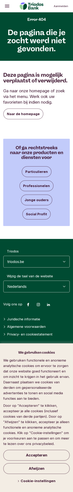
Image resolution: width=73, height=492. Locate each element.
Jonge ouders (37, 200)
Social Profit (36, 214)
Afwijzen (36, 468)
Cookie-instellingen (38, 481)
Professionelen (36, 186)
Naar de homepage (23, 114)
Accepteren (36, 455)
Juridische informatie (23, 319)
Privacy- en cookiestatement (30, 334)
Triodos (13, 251)
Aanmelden (61, 6)
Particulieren (36, 172)
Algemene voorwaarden (26, 327)
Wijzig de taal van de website (30, 276)
